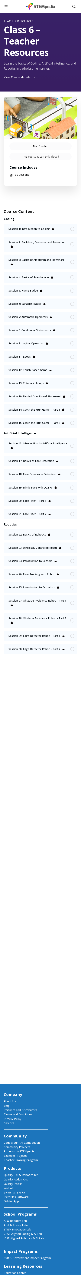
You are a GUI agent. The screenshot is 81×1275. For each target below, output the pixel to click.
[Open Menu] (6, 6)
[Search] (74, 6)
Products (12, 1168)
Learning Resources (23, 1266)
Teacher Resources (18, 21)
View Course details (17, 77)
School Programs (20, 1214)
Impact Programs (21, 1251)
